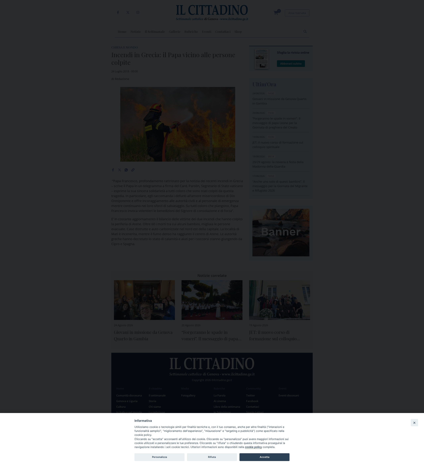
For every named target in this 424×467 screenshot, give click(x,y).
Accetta (264, 457)
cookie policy (253, 447)
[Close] (414, 422)
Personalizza (159, 457)
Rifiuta (212, 457)
